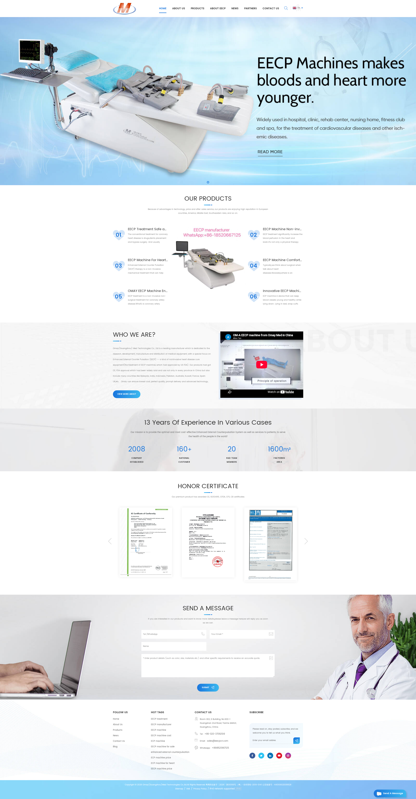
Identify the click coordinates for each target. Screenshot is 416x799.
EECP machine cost (161, 735)
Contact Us (119, 741)
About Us (118, 724)
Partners (250, 9)
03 (118, 266)
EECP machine (158, 730)
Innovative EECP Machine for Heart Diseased (283, 291)
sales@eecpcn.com (217, 741)
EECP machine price (161, 769)
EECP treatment (159, 719)
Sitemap (179, 788)
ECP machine (158, 741)
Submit (205, 687)
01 (118, 235)
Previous (109, 541)
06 (253, 296)
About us (178, 9)
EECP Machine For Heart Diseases (148, 260)
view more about (126, 394)
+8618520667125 (220, 748)
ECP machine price (161, 757)
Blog (115, 746)
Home (162, 9)
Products (197, 9)
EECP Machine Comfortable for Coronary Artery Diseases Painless (283, 260)
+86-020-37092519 (215, 734)
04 (253, 266)
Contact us (271, 9)
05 (118, 296)
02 (253, 235)
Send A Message (393, 793)
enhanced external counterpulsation (170, 752)
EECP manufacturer (161, 724)
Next (306, 541)
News (234, 9)
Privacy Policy (200, 788)
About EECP (218, 9)
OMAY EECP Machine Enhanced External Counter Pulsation (148, 291)
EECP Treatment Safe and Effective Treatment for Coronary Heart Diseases (148, 229)
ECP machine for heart (163, 763)
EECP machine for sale (163, 746)
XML (188, 788)
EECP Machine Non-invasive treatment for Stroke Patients (283, 229)
